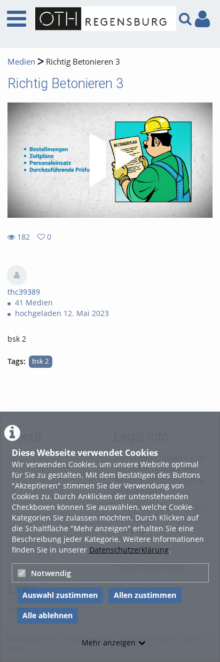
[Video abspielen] (110, 160)
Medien (21, 61)
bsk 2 (40, 361)
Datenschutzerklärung (129, 550)
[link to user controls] (202, 19)
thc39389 (23, 292)
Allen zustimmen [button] (145, 595)
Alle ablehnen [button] (47, 615)
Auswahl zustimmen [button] (60, 595)
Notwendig (51, 573)
